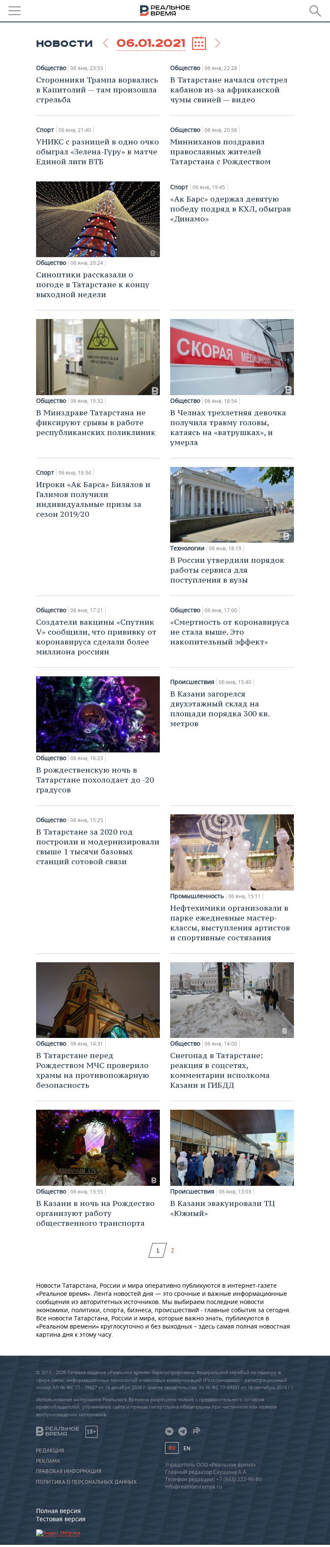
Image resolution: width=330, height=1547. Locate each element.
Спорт (45, 129)
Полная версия (58, 1511)
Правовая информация (68, 1471)
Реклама (48, 1461)
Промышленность (197, 896)
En (186, 1448)
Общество (51, 67)
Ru (171, 1448)
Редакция (50, 1451)
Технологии (187, 548)
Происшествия (192, 681)
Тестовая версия (61, 1519)
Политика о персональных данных (86, 1482)
